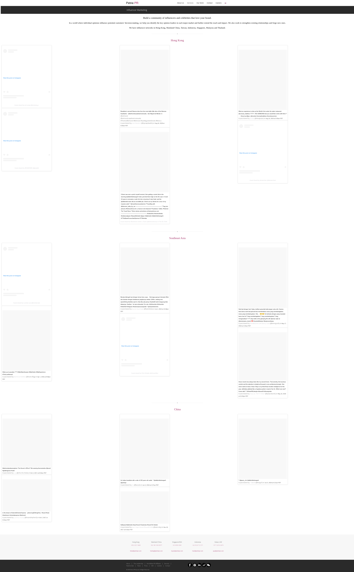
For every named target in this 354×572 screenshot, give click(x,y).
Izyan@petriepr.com (177, 551)
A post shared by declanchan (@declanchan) (263, 180)
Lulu (15, 473)
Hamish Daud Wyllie (138, 309)
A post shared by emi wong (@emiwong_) (26, 105)
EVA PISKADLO (136, 123)
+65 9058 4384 (177, 545)
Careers (159, 566)
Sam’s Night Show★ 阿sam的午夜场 (142, 527)
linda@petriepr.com (135, 551)
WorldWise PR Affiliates (154, 563)
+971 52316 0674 (218, 545)
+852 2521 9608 (135, 545)
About (128, 563)
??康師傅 (252, 482)
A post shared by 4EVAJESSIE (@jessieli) (27, 168)
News (139, 566)
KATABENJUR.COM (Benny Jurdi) (260, 323)
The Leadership (138, 563)
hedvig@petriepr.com (156, 551)
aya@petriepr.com (218, 551)
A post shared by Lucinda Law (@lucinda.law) (26, 303)
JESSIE (252, 118)
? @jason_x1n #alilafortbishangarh (249, 480)
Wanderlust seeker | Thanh (138, 221)
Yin (133, 485)
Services (166, 563)
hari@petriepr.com (197, 551)
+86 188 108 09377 (156, 545)
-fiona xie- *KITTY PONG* (257, 394)
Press (146, 566)
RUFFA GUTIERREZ (20, 377)
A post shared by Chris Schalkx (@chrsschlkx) (144, 373)
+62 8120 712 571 (197, 545)
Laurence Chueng (19, 517)
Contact (167, 566)
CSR (152, 566)
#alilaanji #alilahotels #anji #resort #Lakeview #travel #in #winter (139, 525)
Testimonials (130, 566)
